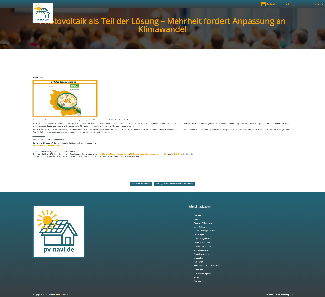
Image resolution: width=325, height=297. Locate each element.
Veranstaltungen (200, 227)
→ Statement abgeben (202, 273)
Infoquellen (198, 258)
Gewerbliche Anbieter (202, 242)
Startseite (197, 215)
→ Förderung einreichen (203, 238)
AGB (291, 295)
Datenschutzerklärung (281, 295)
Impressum (269, 295)
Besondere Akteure (201, 254)
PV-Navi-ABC (271, 4)
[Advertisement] (46, 69)
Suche (317, 4)
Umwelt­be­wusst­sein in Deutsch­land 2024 (48, 145)
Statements (198, 269)
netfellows (66, 295)
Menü (287, 4)
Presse (196, 277)
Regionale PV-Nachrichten (204, 223)
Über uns (197, 281)
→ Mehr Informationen (202, 246)
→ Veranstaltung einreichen (204, 231)
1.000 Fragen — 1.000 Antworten (206, 266)
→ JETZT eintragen (201, 250)
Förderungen (199, 234)
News (196, 219)
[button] (322, 4)
